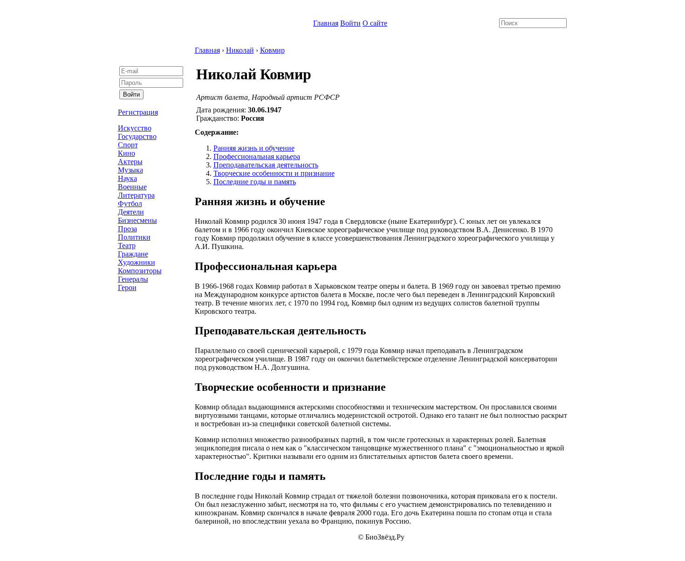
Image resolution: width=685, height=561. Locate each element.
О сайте (375, 23)
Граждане (133, 254)
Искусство (134, 128)
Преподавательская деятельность (265, 165)
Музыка (130, 170)
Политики (134, 237)
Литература (136, 195)
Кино (126, 153)
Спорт (128, 145)
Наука (127, 178)
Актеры (130, 162)
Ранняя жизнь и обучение (254, 148)
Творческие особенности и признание (274, 173)
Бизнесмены (137, 220)
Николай (240, 50)
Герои (127, 287)
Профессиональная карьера (256, 156)
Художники (136, 262)
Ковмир (272, 50)
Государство (137, 136)
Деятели (131, 212)
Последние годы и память (254, 182)
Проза (127, 229)
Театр (127, 245)
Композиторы (140, 271)
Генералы (133, 279)
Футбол (130, 204)
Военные (132, 187)
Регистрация (138, 112)
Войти (350, 23)
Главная (325, 23)
